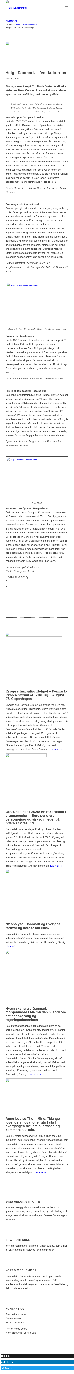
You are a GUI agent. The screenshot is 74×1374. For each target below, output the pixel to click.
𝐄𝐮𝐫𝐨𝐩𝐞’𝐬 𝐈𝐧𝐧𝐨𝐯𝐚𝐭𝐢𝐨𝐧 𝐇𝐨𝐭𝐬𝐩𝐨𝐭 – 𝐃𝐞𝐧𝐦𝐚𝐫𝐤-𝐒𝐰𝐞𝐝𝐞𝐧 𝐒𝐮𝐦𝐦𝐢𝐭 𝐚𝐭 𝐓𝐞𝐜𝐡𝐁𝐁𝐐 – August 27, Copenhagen (36, 695)
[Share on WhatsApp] (10, 586)
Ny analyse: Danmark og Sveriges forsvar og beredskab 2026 (33, 925)
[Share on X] (10, 581)
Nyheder (11, 20)
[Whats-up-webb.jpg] (32, 55)
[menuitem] (58, 7)
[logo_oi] (31, 7)
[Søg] (58, 7)
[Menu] (66, 7)
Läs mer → (56, 749)
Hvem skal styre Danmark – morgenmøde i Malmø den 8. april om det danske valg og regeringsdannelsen (36, 1014)
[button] (5, 1356)
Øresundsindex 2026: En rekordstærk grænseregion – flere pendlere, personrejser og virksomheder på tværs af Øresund (36, 817)
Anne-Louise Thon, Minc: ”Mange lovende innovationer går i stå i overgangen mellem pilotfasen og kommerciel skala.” (33, 1124)
